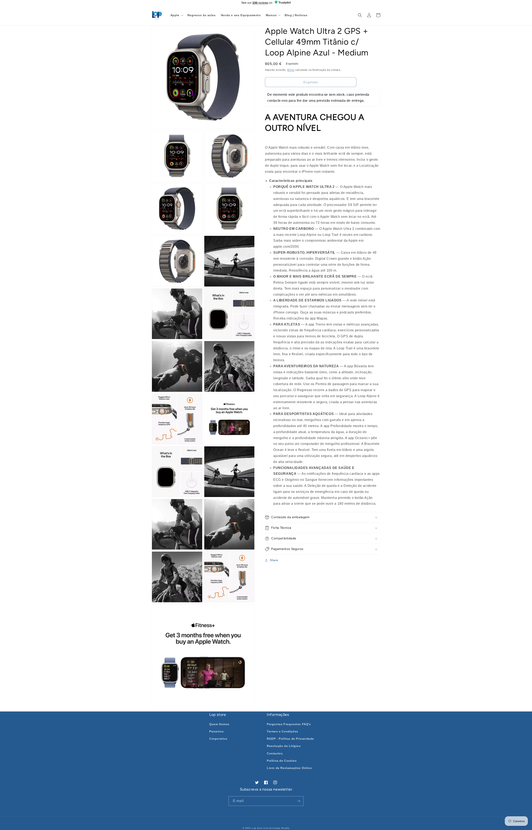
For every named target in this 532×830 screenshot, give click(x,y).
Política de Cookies (282, 760)
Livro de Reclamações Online (289, 768)
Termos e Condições (282, 731)
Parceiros (216, 731)
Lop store (257, 828)
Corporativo (218, 738)
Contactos (275, 753)
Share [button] (274, 560)
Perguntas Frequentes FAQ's (289, 724)
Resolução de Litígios (284, 746)
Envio (291, 70)
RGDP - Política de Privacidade (290, 738)
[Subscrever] (298, 801)
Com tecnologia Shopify (276, 828)
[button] (176, 15)
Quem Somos (219, 724)
